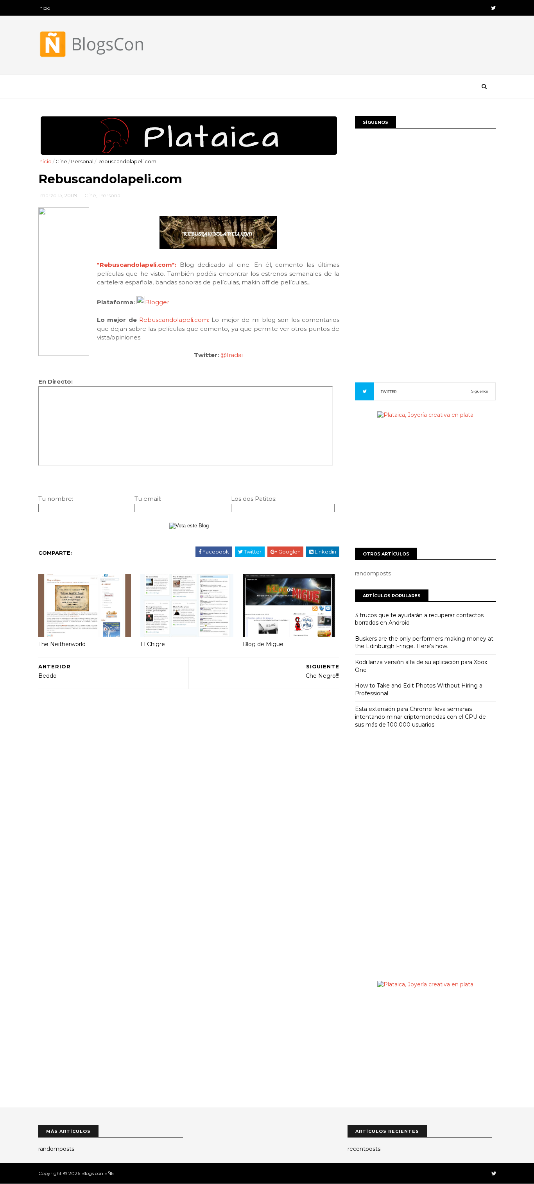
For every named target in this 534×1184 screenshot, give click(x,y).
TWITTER (388, 391)
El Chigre (152, 644)
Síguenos (479, 391)
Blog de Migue (263, 644)
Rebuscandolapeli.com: (174, 319)
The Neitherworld (62, 644)
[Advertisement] (188, 737)
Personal (82, 161)
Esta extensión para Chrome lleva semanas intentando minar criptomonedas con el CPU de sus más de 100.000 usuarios (420, 716)
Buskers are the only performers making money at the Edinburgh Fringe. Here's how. (424, 642)
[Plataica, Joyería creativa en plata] (188, 153)
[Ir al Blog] (218, 247)
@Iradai (231, 355)
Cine (61, 161)
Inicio (44, 8)
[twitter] (493, 8)
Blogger (157, 302)
